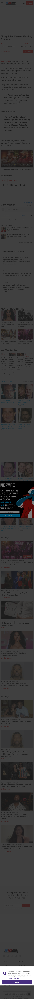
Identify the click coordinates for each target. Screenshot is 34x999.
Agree (17, 982)
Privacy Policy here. (13, 978)
